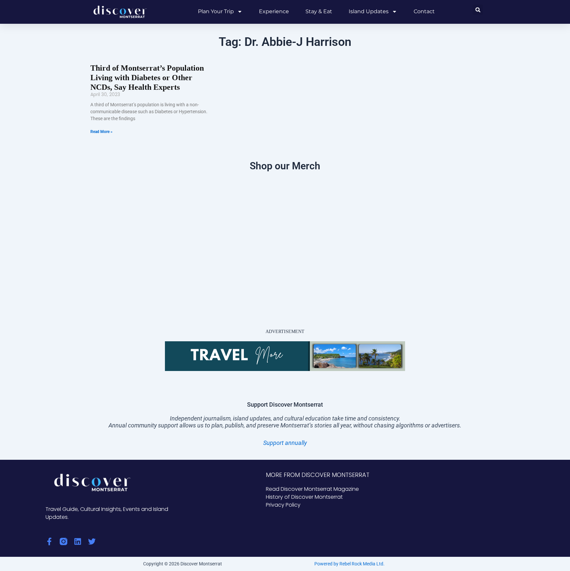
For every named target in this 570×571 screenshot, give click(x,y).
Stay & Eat (318, 11)
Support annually (285, 442)
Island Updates (369, 11)
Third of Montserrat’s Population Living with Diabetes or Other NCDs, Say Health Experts (147, 77)
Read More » (101, 131)
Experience (274, 11)
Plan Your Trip (216, 11)
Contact (424, 11)
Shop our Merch (285, 166)
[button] (478, 10)
